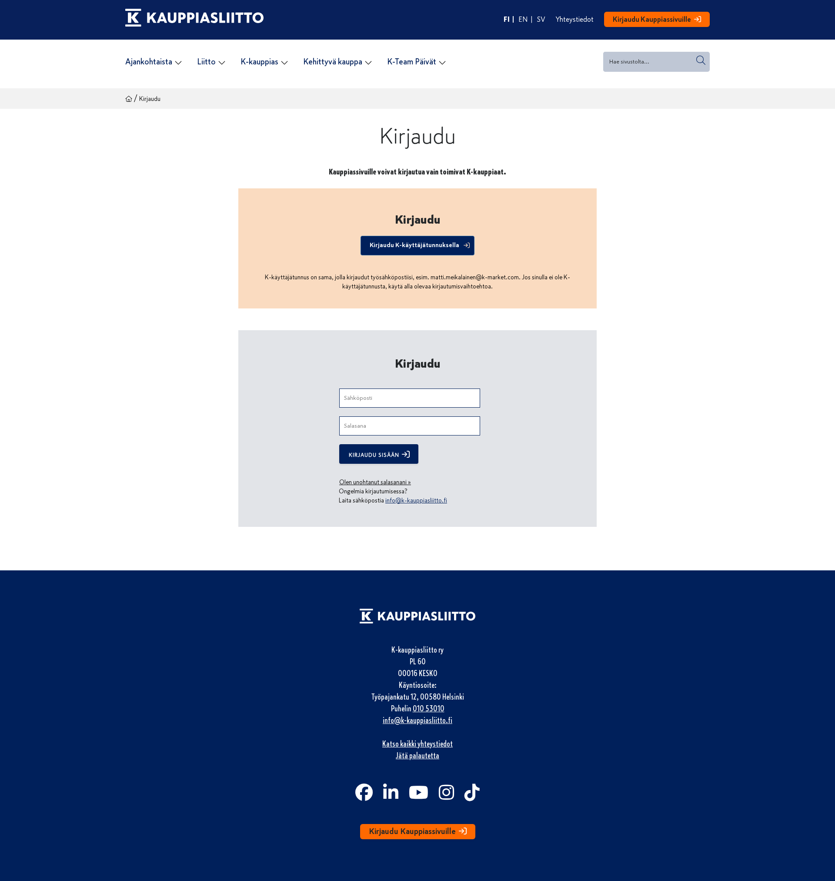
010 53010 (428, 709)
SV (541, 19)
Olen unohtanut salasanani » (375, 482)
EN (523, 19)
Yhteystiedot (575, 19)
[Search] (700, 60)
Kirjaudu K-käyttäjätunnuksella (414, 245)
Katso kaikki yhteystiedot (417, 744)
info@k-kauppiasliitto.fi (416, 500)
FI (507, 19)
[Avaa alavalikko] (178, 62)
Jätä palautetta (417, 755)
